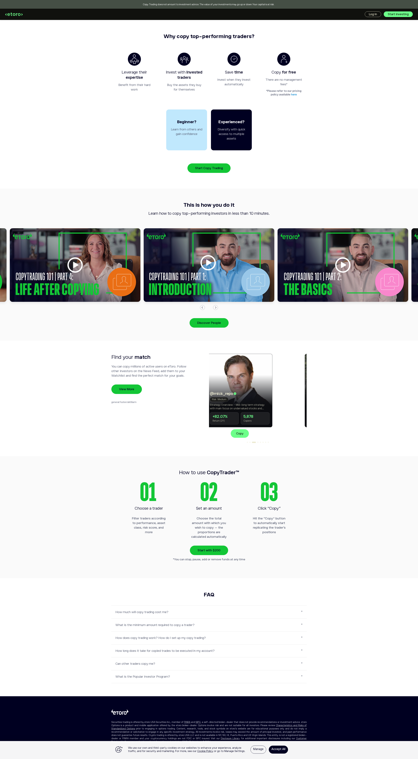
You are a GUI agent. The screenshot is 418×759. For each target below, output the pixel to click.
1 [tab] (247, 442)
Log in (373, 14)
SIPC (198, 722)
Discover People (209, 323)
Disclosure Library (230, 738)
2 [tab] (250, 442)
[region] (209, 750)
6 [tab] (263, 442)
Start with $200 (209, 550)
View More (126, 389)
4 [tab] (257, 442)
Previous (202, 307)
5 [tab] (260, 442)
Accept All (278, 749)
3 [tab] (254, 442)
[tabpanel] (258, 396)
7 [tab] (265, 442)
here (294, 94)
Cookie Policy (205, 751)
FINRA (187, 722)
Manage (258, 749)
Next (215, 307)
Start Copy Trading (209, 168)
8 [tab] (268, 442)
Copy (258, 433)
